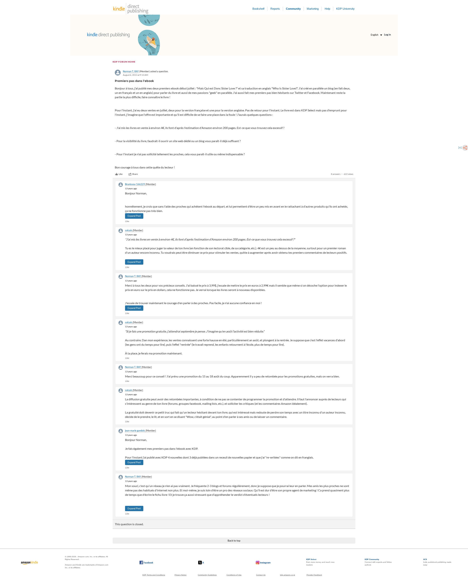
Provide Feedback (314, 575)
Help (327, 8)
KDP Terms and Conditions (153, 575)
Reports (275, 8)
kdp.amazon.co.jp (287, 575)
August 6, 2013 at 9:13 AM (135, 75)
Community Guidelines (207, 575)
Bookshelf (258, 8)
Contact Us (260, 575)
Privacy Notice (180, 575)
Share (135, 174)
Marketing (313, 8)
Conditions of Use (234, 575)
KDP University (345, 8)
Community (293, 8)
